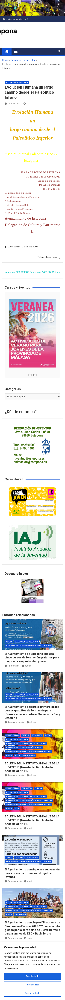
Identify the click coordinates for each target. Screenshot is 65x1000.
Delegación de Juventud (17, 82)
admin (28, 665)
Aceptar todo (32, 976)
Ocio (17, 809)
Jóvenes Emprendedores (39, 752)
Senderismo (20, 915)
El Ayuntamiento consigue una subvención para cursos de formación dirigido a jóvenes (32, 873)
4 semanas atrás (16, 722)
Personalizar (32, 984)
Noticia (47, 646)
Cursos (9, 642)
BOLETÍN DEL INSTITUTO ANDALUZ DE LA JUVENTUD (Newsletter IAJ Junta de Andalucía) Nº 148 (32, 820)
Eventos (48, 800)
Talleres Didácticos (47, 257)
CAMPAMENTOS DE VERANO (23, 246)
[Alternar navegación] (16, 51)
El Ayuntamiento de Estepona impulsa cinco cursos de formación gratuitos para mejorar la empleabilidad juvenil (32, 657)
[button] (28, 375)
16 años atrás (14, 103)
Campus (25, 735)
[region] (32, 971)
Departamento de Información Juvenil (24, 646)
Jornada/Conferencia (16, 752)
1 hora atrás (14, 665)
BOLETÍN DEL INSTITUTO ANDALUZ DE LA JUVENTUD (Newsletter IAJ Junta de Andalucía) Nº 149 (32, 767)
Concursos (37, 735)
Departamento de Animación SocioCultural (26, 743)
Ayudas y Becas (13, 735)
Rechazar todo (32, 993)
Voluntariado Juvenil (25, 756)
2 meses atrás (15, 828)
